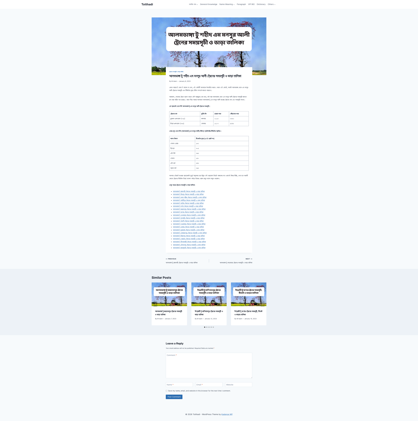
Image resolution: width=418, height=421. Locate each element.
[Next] (263, 304)
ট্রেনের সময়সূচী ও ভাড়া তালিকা (176, 71)
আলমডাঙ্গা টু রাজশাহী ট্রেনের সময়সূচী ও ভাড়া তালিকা (181, 261)
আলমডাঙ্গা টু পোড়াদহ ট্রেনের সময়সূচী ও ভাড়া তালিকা (189, 239)
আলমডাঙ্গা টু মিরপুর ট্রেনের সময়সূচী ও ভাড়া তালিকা (188, 194)
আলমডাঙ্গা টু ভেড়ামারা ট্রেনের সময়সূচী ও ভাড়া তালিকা (189, 215)
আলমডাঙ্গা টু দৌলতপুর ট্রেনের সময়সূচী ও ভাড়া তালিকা (189, 245)
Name (170, 385)
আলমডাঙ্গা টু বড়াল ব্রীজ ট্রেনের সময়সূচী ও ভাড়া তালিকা (189, 197)
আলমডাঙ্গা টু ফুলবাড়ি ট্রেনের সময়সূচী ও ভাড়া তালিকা (188, 218)
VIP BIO (251, 4)
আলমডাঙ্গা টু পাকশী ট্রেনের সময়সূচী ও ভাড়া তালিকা (188, 221)
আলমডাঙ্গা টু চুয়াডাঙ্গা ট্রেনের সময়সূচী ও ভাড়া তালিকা (188, 230)
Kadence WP (227, 414)
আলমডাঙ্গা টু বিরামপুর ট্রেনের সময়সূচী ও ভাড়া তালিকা (189, 236)
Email (199, 385)
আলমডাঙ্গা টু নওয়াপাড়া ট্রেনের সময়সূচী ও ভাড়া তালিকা (189, 224)
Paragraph (241, 4)
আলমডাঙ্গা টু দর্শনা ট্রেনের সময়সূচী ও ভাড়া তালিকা (188, 206)
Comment (172, 355)
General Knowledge (208, 4)
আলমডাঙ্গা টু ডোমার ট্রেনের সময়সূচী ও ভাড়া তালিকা (188, 227)
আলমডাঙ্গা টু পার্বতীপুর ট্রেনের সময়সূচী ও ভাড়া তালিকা (189, 200)
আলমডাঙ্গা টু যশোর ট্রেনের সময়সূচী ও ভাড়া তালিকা (188, 212)
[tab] (204, 327)
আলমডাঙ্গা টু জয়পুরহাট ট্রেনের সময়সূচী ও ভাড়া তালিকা (189, 248)
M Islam (174, 81)
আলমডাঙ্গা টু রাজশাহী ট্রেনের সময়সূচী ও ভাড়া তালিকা (189, 191)
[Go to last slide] (155, 304)
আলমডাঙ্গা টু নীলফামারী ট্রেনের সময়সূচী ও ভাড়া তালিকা (189, 242)
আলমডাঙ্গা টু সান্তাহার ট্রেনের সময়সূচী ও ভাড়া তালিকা (236, 261)
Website (229, 385)
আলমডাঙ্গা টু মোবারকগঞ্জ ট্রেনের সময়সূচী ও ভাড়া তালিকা (190, 233)
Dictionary (261, 4)
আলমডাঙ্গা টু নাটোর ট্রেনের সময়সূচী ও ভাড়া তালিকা (188, 203)
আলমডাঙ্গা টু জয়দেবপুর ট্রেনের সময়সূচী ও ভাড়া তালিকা (189, 209)
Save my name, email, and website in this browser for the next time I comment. (199, 391)
